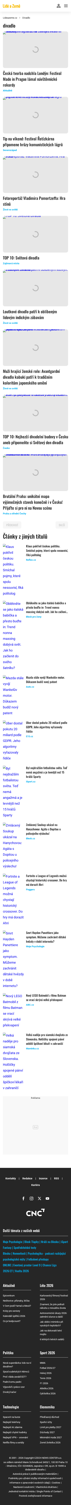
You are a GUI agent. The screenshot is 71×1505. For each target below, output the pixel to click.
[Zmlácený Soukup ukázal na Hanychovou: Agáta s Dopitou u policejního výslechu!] (13, 846)
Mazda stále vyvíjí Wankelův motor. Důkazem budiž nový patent (45, 679)
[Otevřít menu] (66, 5)
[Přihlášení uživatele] (58, 5)
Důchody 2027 (47, 1432)
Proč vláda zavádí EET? (14, 1376)
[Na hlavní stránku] (11, 6)
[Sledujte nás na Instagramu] (31, 1198)
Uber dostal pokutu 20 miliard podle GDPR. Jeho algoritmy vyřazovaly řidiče (46, 727)
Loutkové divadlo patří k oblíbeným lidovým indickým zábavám (30, 314)
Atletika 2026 (46, 1388)
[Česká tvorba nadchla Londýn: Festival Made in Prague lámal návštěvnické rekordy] (35, 49)
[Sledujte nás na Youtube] (47, 1198)
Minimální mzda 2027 (51, 1437)
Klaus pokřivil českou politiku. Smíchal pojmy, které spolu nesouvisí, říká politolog (47, 550)
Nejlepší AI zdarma (12, 1427)
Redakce (27, 1178)
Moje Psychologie (12, 1242)
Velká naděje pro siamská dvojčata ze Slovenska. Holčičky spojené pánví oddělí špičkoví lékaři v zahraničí (47, 1039)
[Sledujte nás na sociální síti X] (39, 1198)
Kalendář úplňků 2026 (14, 1316)
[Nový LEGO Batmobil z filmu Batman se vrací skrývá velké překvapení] (13, 1010)
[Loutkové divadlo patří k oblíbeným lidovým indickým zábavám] (35, 288)
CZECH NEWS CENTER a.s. (48, 1457)
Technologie (11, 1406)
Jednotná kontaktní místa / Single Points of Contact (34, 1491)
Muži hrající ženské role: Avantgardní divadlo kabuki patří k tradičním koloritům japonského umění (31, 377)
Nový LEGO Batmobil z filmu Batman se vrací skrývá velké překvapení (46, 997)
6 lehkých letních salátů (52, 1339)
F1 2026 (44, 1383)
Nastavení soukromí (23, 1487)
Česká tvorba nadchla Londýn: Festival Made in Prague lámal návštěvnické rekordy (32, 79)
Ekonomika (47, 1406)
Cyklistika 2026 (48, 1393)
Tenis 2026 (45, 1378)
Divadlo (26, 17)
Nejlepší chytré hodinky (15, 1432)
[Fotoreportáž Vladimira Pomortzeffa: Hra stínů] (35, 174)
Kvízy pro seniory (11, 1311)
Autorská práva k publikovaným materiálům (35, 1474)
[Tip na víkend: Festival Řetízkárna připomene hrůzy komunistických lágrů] (35, 115)
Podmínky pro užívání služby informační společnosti (34, 1478)
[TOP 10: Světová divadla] (35, 234)
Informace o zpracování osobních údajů (29, 1482)
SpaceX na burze (11, 1417)
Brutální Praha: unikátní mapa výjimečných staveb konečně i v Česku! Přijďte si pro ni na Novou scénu (33, 502)
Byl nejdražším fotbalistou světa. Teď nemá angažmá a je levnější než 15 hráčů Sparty (46, 772)
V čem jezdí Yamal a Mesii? (17, 1305)
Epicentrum (9, 1295)
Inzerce (43, 1178)
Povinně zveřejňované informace (35, 1495)
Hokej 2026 (46, 1373)
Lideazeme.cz (10, 17)
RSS (56, 1178)
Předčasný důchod (49, 1417)
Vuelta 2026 (22, 1271)
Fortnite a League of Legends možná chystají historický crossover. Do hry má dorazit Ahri (46, 880)
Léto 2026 (46, 1285)
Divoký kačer (9, 1392)
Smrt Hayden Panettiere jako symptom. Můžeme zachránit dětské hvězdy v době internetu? (46, 937)
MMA (42, 1363)
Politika (8, 1352)
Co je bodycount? (11, 1321)
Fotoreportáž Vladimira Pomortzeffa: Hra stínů (34, 201)
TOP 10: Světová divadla (21, 258)
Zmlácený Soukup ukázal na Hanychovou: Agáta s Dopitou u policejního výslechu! (43, 829)
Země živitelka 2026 (50, 1442)
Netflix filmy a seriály (13, 1442)
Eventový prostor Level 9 (26, 1265)
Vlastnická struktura (46, 1487)
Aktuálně (9, 1285)
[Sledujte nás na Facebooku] (23, 1198)
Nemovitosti (19, 1253)
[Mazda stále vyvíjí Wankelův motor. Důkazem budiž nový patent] (13, 695)
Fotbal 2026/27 (47, 1368)
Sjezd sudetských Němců (16, 1371)
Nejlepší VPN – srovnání (15, 1437)
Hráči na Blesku (50, 1242)
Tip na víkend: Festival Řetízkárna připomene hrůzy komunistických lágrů (33, 141)
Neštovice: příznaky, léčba (16, 1300)
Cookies (56, 1482)
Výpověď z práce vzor (14, 1387)
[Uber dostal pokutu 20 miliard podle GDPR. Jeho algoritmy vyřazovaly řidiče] (13, 740)
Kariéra (35, 1185)
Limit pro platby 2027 (50, 1427)
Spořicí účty (46, 1422)
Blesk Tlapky (31, 1242)
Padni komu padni (12, 1381)
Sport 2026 (47, 1352)
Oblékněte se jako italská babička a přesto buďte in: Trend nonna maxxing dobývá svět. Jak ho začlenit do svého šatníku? (46, 607)
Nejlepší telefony (11, 1422)
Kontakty (10, 1178)
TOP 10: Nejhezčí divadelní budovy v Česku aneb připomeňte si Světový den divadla (35, 439)
